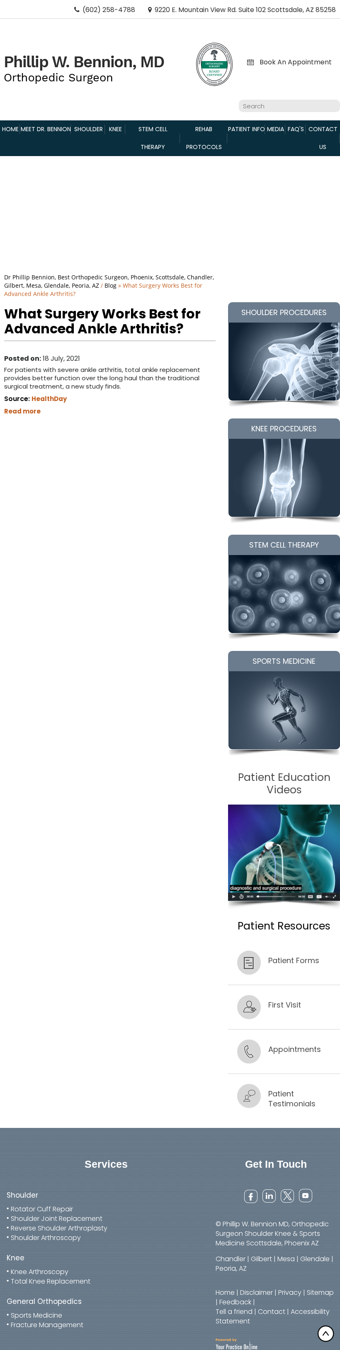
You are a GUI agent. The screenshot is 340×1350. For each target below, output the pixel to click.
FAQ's (296, 129)
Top (327, 1333)
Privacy (289, 1292)
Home (10, 129)
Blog (110, 285)
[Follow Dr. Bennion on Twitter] (286, 1195)
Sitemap (320, 1292)
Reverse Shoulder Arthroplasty (59, 1228)
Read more (22, 411)
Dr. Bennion (46, 129)
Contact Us (323, 138)
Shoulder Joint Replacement (56, 1218)
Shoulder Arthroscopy (46, 1237)
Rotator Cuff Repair (42, 1209)
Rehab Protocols (204, 138)
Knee (115, 129)
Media (275, 129)
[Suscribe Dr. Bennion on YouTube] (305, 1195)
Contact (271, 1311)
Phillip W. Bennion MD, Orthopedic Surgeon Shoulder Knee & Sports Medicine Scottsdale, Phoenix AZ (272, 1233)
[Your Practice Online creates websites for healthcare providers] (236, 1343)
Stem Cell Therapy (153, 138)
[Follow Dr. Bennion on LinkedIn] (268, 1195)
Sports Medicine (36, 1315)
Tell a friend (234, 1311)
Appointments (294, 1049)
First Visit (284, 1005)
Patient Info (246, 129)
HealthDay (49, 398)
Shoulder (88, 129)
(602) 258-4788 (109, 10)
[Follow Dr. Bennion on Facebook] (250, 1195)
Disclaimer (256, 1292)
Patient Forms (293, 960)
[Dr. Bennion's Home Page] (84, 69)
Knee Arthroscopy (39, 1272)
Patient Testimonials (292, 1098)
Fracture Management (47, 1325)
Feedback (235, 1302)
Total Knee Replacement (50, 1281)
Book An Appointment (296, 62)
